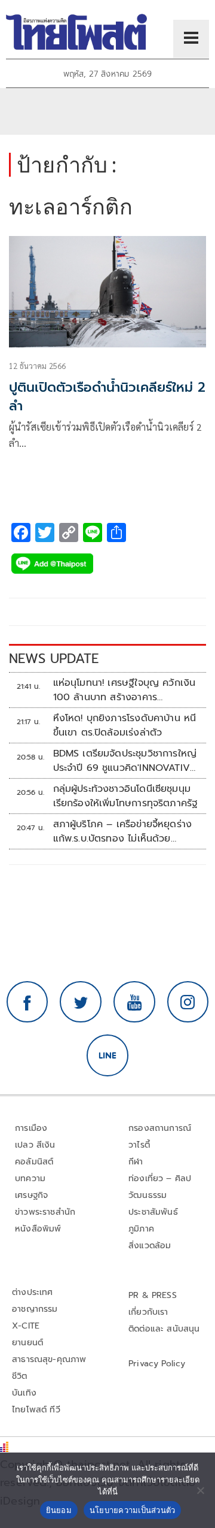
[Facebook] (27, 1002)
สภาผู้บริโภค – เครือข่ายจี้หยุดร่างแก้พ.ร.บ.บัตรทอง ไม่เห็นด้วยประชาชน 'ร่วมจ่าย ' (122, 831)
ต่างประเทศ (32, 1292)
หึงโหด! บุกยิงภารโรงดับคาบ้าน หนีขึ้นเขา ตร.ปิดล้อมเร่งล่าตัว (124, 725)
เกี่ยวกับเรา (148, 1312)
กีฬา (135, 1161)
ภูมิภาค (141, 1229)
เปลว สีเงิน (35, 1145)
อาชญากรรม (35, 1309)
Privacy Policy (157, 1363)
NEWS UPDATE (54, 658)
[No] (200, 1490)
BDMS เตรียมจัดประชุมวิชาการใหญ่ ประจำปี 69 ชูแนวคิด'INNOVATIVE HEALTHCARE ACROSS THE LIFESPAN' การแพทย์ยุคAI (125, 760)
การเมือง (31, 1128)
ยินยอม (59, 1510)
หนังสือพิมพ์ (38, 1229)
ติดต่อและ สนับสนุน (164, 1329)
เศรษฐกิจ (31, 1195)
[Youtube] (134, 1002)
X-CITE (25, 1326)
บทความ (30, 1178)
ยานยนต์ (27, 1342)
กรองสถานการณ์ (159, 1128)
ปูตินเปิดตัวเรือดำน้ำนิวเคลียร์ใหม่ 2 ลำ (107, 396)
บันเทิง (24, 1393)
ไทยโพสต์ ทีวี (36, 1409)
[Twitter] (80, 1002)
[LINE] (107, 1055)
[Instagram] (188, 1002)
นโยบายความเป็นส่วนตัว (133, 1510)
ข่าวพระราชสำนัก (45, 1212)
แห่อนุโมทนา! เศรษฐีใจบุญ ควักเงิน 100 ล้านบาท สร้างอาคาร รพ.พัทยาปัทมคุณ (124, 690)
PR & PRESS (152, 1295)
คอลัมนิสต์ (34, 1161)
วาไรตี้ (139, 1145)
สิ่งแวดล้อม (149, 1245)
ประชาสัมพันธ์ (153, 1212)
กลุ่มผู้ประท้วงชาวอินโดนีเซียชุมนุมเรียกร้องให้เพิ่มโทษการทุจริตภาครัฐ (125, 796)
